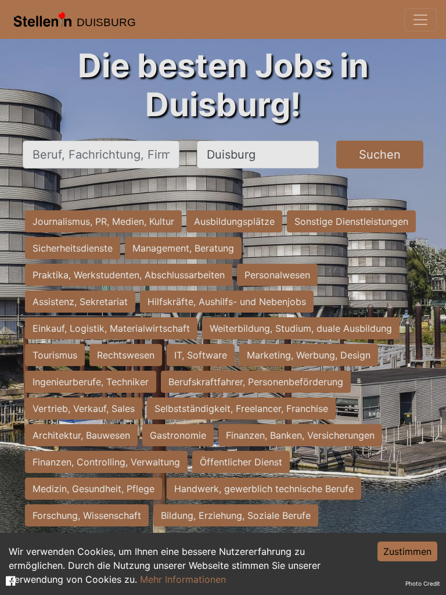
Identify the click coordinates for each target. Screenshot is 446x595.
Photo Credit (422, 583)
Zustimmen (407, 551)
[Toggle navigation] (420, 19)
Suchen (380, 155)
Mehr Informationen (183, 579)
